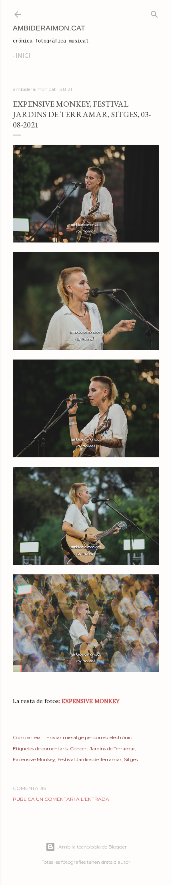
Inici (23, 55)
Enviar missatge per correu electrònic (89, 737)
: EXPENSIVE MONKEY (89, 701)
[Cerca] (154, 12)
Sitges (131, 759)
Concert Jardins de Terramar (102, 749)
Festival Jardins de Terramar (90, 759)
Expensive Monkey (34, 759)
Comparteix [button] (26, 737)
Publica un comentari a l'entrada (61, 799)
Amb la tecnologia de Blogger (92, 847)
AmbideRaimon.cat (49, 28)
